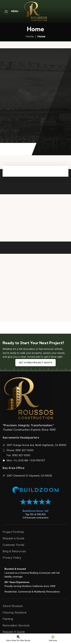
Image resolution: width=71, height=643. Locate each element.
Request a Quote (13, 538)
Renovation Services (16, 625)
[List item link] (35, 450)
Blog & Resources (14, 551)
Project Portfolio (13, 532)
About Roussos (13, 606)
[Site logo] (35, 11)
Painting (8, 619)
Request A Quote (14, 632)
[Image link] (28, 398)
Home (30, 36)
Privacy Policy (12, 557)
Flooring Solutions (15, 612)
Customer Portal (13, 545)
